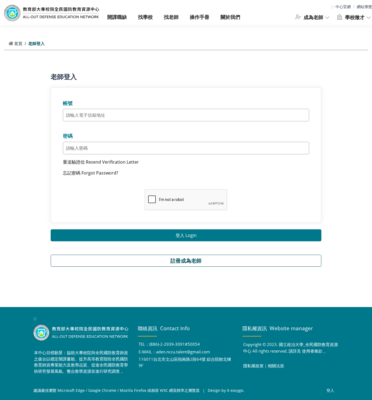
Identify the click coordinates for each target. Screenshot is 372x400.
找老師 (171, 16)
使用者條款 (312, 351)
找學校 (145, 16)
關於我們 (230, 16)
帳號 (68, 103)
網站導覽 (364, 6)
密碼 (68, 136)
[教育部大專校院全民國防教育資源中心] (51, 13)
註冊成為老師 (186, 260)
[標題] (81, 332)
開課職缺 (117, 16)
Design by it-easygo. (226, 390)
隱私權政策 (253, 365)
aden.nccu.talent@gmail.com (183, 351)
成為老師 (312, 17)
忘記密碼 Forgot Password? (90, 173)
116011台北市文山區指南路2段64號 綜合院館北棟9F (185, 362)
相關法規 (276, 365)
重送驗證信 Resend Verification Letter (101, 162)
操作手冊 (199, 16)
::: (332, 7)
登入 (330, 390)
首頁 (18, 43)
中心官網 (343, 6)
